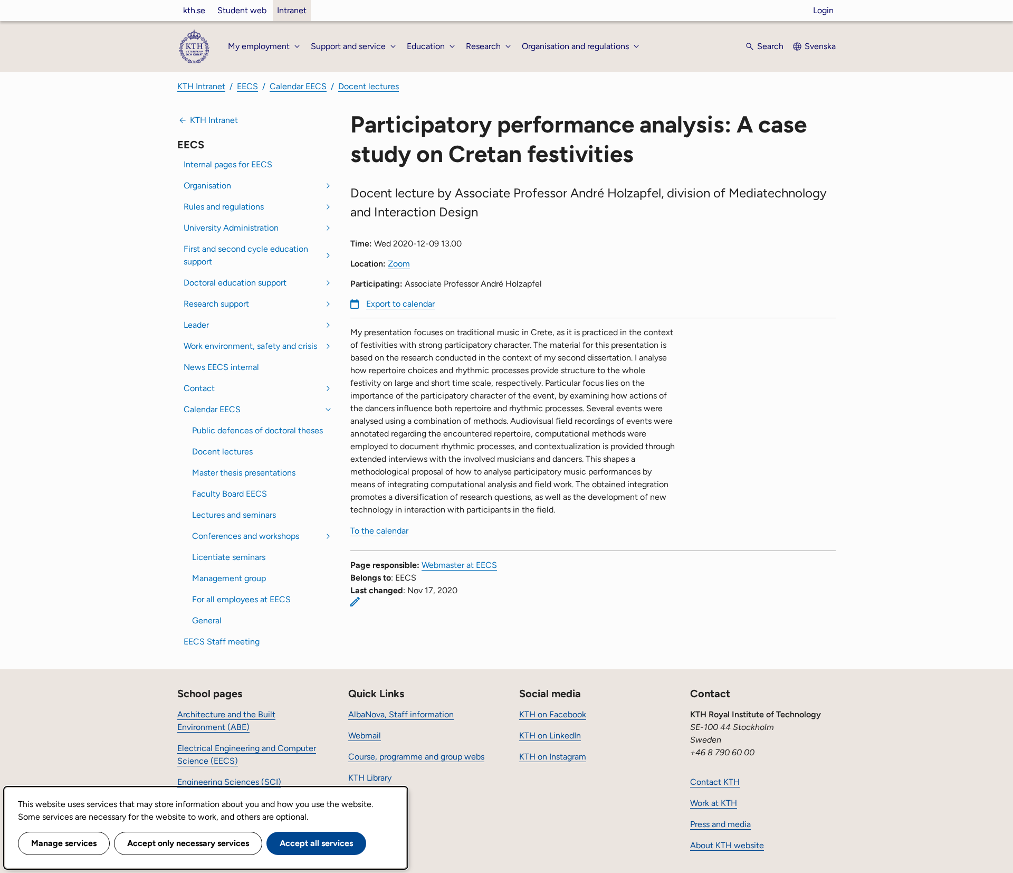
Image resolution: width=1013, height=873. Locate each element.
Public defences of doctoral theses (257, 430)
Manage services (64, 843)
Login (823, 10)
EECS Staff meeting (222, 642)
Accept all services (316, 843)
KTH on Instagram (552, 757)
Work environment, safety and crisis (250, 346)
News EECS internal (221, 367)
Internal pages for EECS (228, 164)
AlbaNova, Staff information (401, 714)
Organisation (207, 186)
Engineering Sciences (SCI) (229, 782)
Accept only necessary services (188, 843)
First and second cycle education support (246, 255)
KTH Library (369, 778)
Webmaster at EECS (459, 565)
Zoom (399, 264)
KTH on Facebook (552, 714)
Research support (216, 304)
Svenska (820, 46)
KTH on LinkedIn (550, 735)
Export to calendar (400, 304)
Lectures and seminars (234, 515)
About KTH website (727, 845)
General (207, 620)
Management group (229, 578)
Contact (199, 388)
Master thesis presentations (243, 473)
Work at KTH (713, 803)
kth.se (194, 10)
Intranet (292, 10)
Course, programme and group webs (416, 757)
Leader (196, 325)
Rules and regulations (224, 207)
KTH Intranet (201, 86)
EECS (247, 86)
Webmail (364, 735)
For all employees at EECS (241, 599)
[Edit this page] (355, 601)
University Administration (231, 228)
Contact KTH (715, 782)
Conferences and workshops (245, 536)
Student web (241, 10)
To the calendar (379, 531)
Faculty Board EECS (229, 494)
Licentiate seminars (228, 557)
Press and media (720, 824)
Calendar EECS (298, 86)
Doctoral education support (235, 283)
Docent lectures (368, 86)
